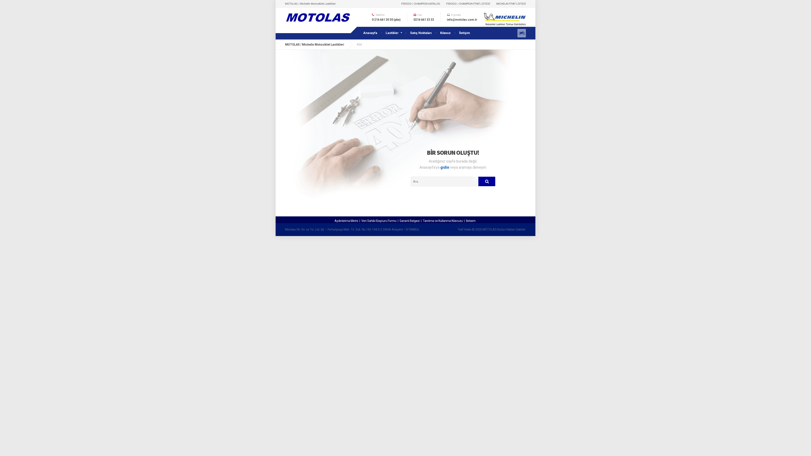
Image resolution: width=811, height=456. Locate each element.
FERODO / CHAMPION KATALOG (420, 3)
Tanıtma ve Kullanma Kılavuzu (443, 221)
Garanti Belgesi (410, 221)
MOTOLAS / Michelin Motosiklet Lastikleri (314, 44)
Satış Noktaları (421, 33)
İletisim (471, 221)
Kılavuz (445, 33)
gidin (445, 167)
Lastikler (392, 33)
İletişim (464, 33)
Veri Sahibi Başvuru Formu (378, 221)
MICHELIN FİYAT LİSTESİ (511, 3)
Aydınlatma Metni (346, 221)
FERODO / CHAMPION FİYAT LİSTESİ (468, 3)
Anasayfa (370, 33)
